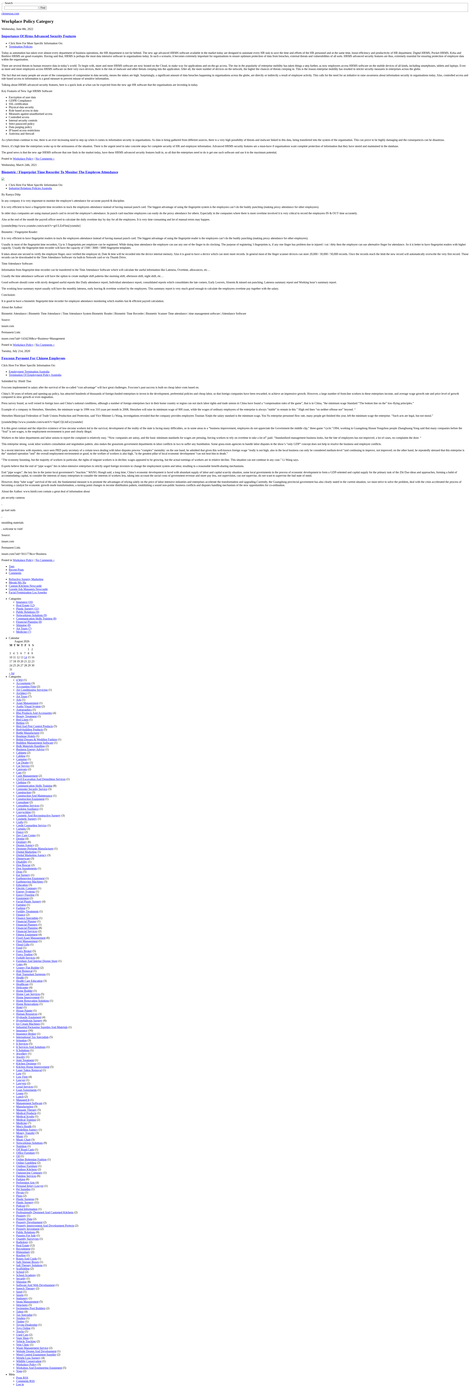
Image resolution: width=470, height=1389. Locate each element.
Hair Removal (24, 970)
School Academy (26, 1275)
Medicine (21, 1123)
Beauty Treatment (26, 716)
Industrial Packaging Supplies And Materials (42, 1027)
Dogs (19, 871)
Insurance (21, 1030)
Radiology (22, 1242)
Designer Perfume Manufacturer (34, 848)
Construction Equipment (30, 799)
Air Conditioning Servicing (32, 689)
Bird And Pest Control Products (34, 726)
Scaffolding (23, 1268)
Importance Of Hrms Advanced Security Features (38, 36)
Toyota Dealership (26, 1324)
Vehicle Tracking (26, 1341)
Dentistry (21, 842)
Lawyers (21, 1083)
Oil (18, 1156)
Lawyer (20, 1080)
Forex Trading (24, 954)
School (20, 1271)
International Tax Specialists (32, 1037)
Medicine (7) (23, 631)
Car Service (23, 765)
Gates (19, 964)
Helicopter (22, 987)
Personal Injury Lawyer (30, 1185)
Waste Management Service (32, 1347)
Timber (20, 1321)
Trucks (20, 1331)
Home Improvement (27, 997)
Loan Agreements (26, 1090)
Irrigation (21, 1040)
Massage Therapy (26, 1109)
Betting (20, 722)
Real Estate (22, 1245)
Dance (20, 832)
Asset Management (27, 703)
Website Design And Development (36, 1351)
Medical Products (26, 1113)
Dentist (20, 838)
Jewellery (21, 1053)
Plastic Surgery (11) (27, 608)
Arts (18, 699)
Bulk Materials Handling (30, 746)
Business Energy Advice (30, 749)
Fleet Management (27, 941)
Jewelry (20, 1056)
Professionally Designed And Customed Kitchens (44, 1212)
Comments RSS (25, 1381)
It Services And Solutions (31, 1047)
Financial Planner (26, 921)
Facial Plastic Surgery (28, 901)
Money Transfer (25, 1133)
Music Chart (23, 1139)
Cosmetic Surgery (26, 818)
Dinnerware (23, 858)
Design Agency (25, 845)
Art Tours (21, 696)
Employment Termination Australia (29, 371)
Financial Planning (27, 927)
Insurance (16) (24, 602)
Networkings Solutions (29, 1142)
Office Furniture (25, 1152)
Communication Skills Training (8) (36, 618)
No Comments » (45, 158)
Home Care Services (28, 994)
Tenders (20, 1318)
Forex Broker (24, 951)
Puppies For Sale (26, 1235)
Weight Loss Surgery (28, 1357)
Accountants (23, 683)
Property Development (29, 1222)
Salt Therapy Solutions (29, 1265)
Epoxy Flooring (25, 894)
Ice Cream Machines (28, 1023)
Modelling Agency (27, 1129)
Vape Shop (22, 1338)
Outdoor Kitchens (26, 1169)
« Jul (11, 673)
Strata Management (27, 1301)
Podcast (20, 1205)
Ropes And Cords (26, 1258)
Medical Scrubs (25, 1116)
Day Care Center (26, 835)
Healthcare (22, 984)
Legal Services (24, 1086)
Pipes (19, 1195)
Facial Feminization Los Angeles (28, 592)
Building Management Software (34, 742)
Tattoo (20, 1311)
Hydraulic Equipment (28, 1017)
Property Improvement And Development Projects (45, 1225)
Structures (22, 1305)
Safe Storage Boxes (27, 1262)
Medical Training (26, 1119)
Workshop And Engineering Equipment (39, 1367)
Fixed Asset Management (31, 937)
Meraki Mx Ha (17, 582)
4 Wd (19, 679)
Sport (19, 1291)
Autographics (24, 709)
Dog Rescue (23, 865)
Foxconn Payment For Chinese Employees (33, 358)
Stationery (22, 1298)
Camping (21, 759)
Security (21, 1278)
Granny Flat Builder (27, 967)
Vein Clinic (22, 1344)
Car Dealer (22, 762)
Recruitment (23, 1248)
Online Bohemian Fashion (31, 1159)
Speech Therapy (25, 1288)
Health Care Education (29, 980)
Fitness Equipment (27, 934)
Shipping (21, 1281)
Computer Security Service (31, 789)
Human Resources (26, 1013)
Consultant (22, 802)
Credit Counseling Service (31, 825)
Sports (20, 1295)
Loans (19, 1093)
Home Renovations (27, 1004)
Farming (21, 904)
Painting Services (26, 1176)
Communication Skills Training (34, 785)
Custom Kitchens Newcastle (25, 585)
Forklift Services (25, 957)
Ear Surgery (23, 875)
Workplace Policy (23, 158)
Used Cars (22, 1334)
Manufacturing (24, 1106)
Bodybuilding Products (29, 729)
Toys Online (23, 1328)
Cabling (20, 756)
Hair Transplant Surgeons (31, 974)
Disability (21, 861)
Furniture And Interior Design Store (36, 961)
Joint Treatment (25, 1060)
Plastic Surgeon (25, 1199)
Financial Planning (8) (29, 621)
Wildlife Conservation (28, 1361)
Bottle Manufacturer (27, 732)
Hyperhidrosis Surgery (29, 1020)
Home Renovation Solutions (32, 1000)
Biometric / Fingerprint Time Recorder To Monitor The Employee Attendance (59, 172)
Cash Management (27, 775)
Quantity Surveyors (27, 1238)
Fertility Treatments (27, 911)
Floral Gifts (22, 944)
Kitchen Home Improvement (32, 1066)
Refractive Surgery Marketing (26, 579)
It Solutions (22, 1050)
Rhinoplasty (23, 1252)
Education (22, 884)
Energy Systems (25, 891)
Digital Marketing (26, 851)
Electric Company (26, 888)
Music (19, 1136)
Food (19, 947)
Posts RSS (22, 1377)
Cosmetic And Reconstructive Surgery (38, 815)
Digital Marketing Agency (31, 855)
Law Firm (22, 1076)
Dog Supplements (26, 868)
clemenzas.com (10, 13)
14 (25, 657)
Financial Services (26, 931)
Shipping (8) (23, 625)
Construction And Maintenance (34, 795)
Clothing (21, 782)
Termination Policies (20, 46)
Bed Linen (22, 719)
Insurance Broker (26, 1033)
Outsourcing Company (29, 1172)
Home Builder (24, 990)
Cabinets (21, 752)
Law (18, 1073)
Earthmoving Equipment (30, 878)
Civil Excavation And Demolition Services (41, 779)
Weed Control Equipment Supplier (36, 1354)
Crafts (19, 822)
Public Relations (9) (27, 611)
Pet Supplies (23, 1189)
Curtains (21, 828)
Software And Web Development (35, 1285)
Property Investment (27, 1228)
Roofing (21, 1255)
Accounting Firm (26, 686)
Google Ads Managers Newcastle (28, 589)
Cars (18, 772)
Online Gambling (26, 1162)
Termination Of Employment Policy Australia (35, 374)
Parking (20, 1179)
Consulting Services (27, 805)
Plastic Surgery (25, 1202)
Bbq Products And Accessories (34, 713)
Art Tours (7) (23, 628)
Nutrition (21, 1146)
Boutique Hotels (25, 736)
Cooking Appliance (27, 808)
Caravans (21, 769)
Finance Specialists (27, 918)
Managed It (22, 1099)
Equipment (22, 898)
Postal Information (26, 1209)
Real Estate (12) (25, 605)
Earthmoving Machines (29, 881)
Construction (23, 792)
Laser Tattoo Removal (29, 1070)
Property (21, 1215)
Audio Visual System (28, 706)
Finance (20, 914)
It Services (22, 1043)
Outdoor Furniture (26, 1166)
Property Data (24, 1219)
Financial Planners (26, 924)
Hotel (19, 1007)
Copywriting (23, 812)
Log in (20, 1384)
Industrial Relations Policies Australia (30, 188)
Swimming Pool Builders (30, 1308)
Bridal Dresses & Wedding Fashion (36, 739)
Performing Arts (25, 1182)
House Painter (24, 1010)
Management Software (29, 1103)
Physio (20, 1192)
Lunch (20, 1096)
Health (20, 977)
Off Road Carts (25, 1149)
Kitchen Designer (26, 1063)
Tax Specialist (24, 1314)
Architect (21, 693)
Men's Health (24, 1126)
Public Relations (25, 1232)
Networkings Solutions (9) (31, 615)
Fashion (20, 908)
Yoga (19, 1371)
